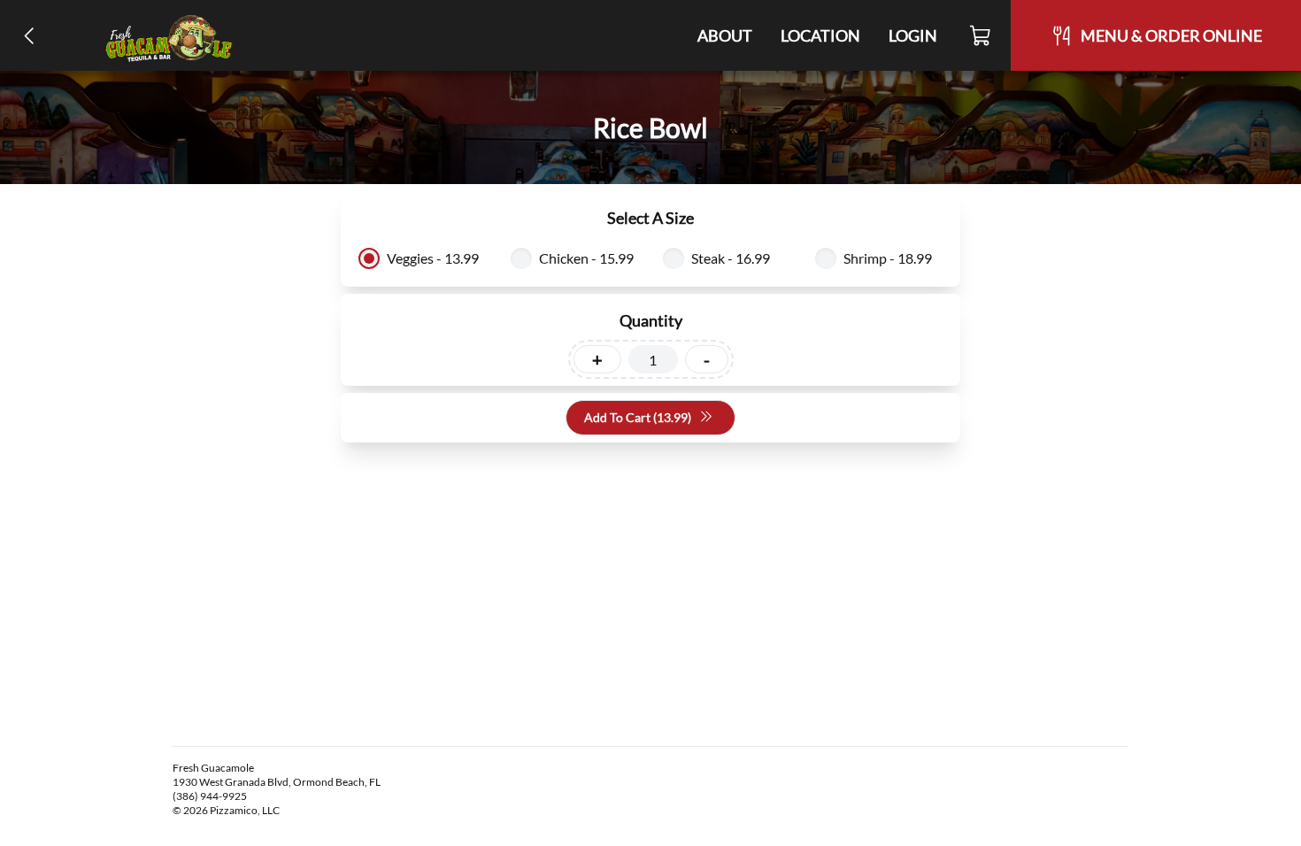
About (724, 35)
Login (913, 35)
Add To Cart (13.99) (637, 417)
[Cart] (981, 35)
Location (820, 35)
